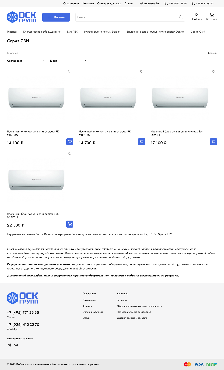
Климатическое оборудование (42, 32)
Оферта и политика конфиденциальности (139, 306)
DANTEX (72, 32)
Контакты (88, 3)
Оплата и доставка (109, 3)
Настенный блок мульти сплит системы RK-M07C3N (33, 133)
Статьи (129, 3)
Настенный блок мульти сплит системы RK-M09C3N (105, 133)
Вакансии (122, 300)
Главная (12, 32)
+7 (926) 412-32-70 (23, 324)
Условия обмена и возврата (132, 318)
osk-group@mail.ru (150, 3)
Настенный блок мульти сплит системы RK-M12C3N (177, 133)
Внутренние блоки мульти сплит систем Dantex (155, 32)
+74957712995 (178, 3)
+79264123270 (205, 3)
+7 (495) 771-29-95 (23, 312)
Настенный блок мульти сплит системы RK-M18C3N (33, 215)
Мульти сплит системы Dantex (102, 32)
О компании (71, 3)
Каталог (59, 17)
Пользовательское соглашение (134, 312)
